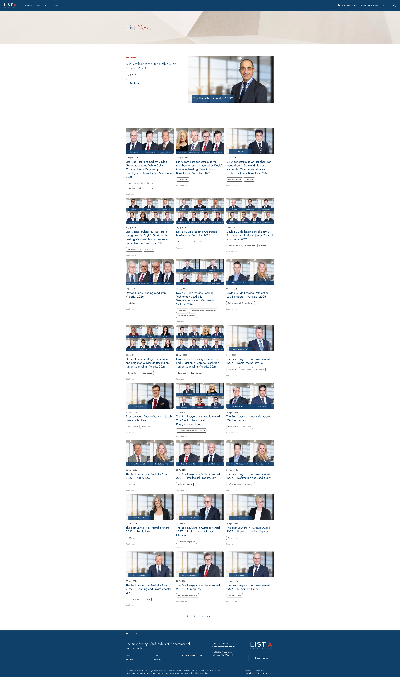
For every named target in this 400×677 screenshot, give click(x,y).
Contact (56, 5)
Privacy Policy (259, 670)
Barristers (28, 5)
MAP (231, 655)
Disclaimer (248, 670)
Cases (38, 5)
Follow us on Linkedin (191, 655)
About (47, 5)
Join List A (157, 659)
